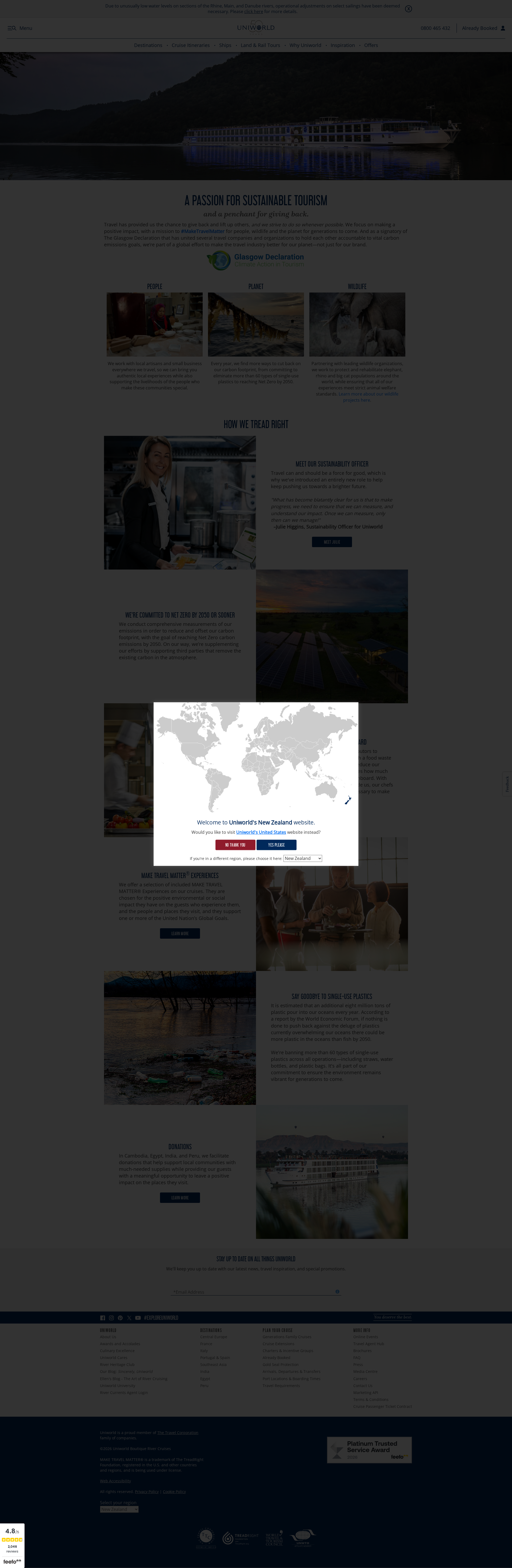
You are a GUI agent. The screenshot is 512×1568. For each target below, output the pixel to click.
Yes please (276, 845)
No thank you (235, 845)
